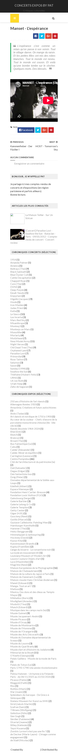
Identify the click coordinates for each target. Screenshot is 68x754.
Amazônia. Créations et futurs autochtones (33, 407)
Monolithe (16, 332)
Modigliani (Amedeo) (21, 601)
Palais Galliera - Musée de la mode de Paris (33, 658)
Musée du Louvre (19, 643)
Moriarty (15, 335)
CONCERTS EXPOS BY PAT (34, 5)
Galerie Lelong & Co (21, 504)
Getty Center (17, 510)
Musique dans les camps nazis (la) (28, 610)
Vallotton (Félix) (19, 713)
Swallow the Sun (19, 371)
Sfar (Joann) (16, 691)
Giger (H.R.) (16, 513)
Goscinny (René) (19, 516)
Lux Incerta (16, 317)
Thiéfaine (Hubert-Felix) (23, 374)
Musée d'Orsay (18, 622)
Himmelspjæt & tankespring (25, 534)
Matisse (14, 588)
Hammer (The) (18, 528)
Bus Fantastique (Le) (21, 443)
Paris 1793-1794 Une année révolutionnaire (33, 667)
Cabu (13, 446)
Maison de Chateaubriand (24, 570)
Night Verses (17, 344)
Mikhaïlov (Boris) (19, 597)
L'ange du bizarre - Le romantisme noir (30, 549)
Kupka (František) (20, 546)
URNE (13, 377)
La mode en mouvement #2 (24, 552)
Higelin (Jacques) (19, 298)
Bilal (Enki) (16, 431)
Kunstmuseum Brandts (22, 543)
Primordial (16, 356)
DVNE (13, 286)
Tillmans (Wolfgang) (21, 709)
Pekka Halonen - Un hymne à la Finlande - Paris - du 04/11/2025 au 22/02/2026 (32, 675)
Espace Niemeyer (19, 489)
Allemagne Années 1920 (23, 404)
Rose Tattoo (17, 359)
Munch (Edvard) (19, 607)
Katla (13, 310)
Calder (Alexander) (20, 449)
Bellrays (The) (17, 268)
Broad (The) (16, 440)
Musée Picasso (18, 619)
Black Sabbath (18, 271)
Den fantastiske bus (21, 473)
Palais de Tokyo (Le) (21, 664)
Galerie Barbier (18, 501)
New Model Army (20, 341)
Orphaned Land (18, 350)
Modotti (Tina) (18, 604)
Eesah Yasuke (17, 292)
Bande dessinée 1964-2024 (25, 428)
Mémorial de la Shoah (22, 652)
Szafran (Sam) (17, 706)
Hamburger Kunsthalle (22, 525)
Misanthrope (17, 323)
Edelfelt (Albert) (19, 486)
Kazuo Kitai (16, 540)
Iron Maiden (17, 304)
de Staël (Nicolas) (19, 740)
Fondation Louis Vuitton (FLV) (26, 495)
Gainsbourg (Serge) (20, 498)
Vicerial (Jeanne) (19, 722)
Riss (12, 685)
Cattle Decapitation (21, 277)
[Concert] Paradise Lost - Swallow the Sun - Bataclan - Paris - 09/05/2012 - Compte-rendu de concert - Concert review (34, 236)
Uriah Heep (16, 383)
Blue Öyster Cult (19, 274)
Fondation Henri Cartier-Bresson (28, 492)
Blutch (13, 434)
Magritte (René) (19, 564)
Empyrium (15, 295)
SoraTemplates (31, 749)
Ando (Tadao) (17, 413)
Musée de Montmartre (22, 625)
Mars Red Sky (17, 320)
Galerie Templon (19, 507)
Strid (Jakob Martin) (21, 703)
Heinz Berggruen (19, 531)
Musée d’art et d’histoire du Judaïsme (30, 649)
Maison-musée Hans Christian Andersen (32, 579)
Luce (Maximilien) (20, 561)
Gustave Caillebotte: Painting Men (29, 522)
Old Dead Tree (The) (21, 347)
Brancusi (15, 437)
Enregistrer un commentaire (29, 163)
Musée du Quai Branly (22, 646)
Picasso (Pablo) (18, 679)
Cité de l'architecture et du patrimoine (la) (32, 461)
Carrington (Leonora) (21, 455)
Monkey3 (15, 326)
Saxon (13, 365)
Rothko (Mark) (18, 688)
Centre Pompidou (19, 458)
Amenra (14, 265)
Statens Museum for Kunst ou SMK (29, 700)
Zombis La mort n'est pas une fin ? (28, 731)
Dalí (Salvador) (18, 467)
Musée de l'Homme (20, 628)
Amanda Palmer (19, 262)
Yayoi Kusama (17, 728)
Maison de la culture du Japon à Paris (30, 573)
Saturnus (15, 362)
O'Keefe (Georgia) (20, 655)
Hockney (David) (19, 537)
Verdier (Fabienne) (20, 719)
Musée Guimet (18, 613)
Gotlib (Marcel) (18, 519)
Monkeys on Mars (20, 329)
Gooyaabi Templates (34, 752)
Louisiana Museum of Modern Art (28, 555)
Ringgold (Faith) (19, 682)
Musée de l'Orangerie (22, 631)
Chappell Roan (18, 280)
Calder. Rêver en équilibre (24, 452)
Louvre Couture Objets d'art (25, 558)
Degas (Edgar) (18, 470)
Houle (13, 301)
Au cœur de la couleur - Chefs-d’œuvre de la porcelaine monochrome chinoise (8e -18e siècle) (33, 422)
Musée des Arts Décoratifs (24, 634)
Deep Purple (17, 289)
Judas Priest (16, 307)
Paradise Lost (17, 353)
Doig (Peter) (17, 476)
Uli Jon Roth (16, 380)
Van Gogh (15, 716)
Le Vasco (15, 314)
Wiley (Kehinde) (19, 725)
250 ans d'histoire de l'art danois (27, 401)
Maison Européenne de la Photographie (31, 567)
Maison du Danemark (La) (24, 576)
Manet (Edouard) (19, 582)
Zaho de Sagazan (19, 386)
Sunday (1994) (18, 368)
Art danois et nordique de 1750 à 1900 (31, 416)
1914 (13, 259)
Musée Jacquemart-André (24, 616)
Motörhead (16, 338)
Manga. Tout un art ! (21, 585)
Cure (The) (16, 283)
